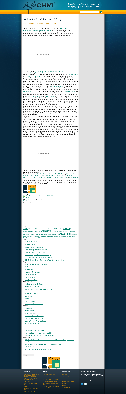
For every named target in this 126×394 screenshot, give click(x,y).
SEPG (36, 71)
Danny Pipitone (50, 96)
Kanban (49, 234)
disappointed (37, 231)
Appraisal (33, 174)
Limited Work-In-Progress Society (36, 321)
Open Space (30, 236)
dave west (75, 228)
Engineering (46, 231)
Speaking (50, 177)
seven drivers (50, 236)
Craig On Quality (30, 274)
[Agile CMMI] (38, 5)
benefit (41, 228)
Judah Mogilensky (57, 86)
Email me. (26, 201)
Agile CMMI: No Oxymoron (34, 242)
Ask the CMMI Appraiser (33, 272)
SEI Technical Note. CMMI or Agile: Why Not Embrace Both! (44, 260)
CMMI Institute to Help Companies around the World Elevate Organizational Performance (31, 375)
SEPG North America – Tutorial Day (39, 23)
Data (71, 228)
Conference (50, 174)
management (74, 234)
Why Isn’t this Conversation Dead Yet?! (38, 349)
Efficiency (69, 174)
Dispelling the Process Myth (34, 247)
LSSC (30, 96)
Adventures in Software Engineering (37, 264)
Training (56, 177)
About (32, 12)
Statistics (64, 236)
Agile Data (28, 308)
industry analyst (26, 234)
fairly (58, 231)
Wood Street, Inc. (96, 380)
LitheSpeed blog (30, 277)
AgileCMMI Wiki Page (32, 286)
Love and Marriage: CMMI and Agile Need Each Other (42, 257)
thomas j (69, 236)
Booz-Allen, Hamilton (33, 76)
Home (25, 12)
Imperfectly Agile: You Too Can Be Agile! (38, 255)
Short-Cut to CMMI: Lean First (30, 391)
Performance (36, 236)
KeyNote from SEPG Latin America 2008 (38, 333)
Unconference (26, 237)
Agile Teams (29, 269)
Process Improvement (62, 175)
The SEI (28, 326)
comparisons (60, 228)
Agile (25, 228)
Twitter (85, 384)
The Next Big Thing (31, 280)
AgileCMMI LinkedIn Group (34, 284)
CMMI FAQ (28, 296)
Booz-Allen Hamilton (41, 73)
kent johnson (54, 234)
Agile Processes (30, 313)
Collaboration (41, 174)
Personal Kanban (43, 236)
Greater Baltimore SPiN (33, 301)
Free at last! (29, 352)
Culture (66, 228)
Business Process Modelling (34, 316)
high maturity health (67, 231)
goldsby (61, 231)
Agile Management (31, 267)
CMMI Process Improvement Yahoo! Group (39, 289)
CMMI (55, 228)
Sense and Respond (32, 323)
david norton (26, 231)
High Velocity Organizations (34, 318)
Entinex (27, 298)
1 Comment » (73, 177)
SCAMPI (49, 71)
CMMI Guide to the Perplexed (34, 330)
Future (32, 73)
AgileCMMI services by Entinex (35, 293)
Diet (30, 231)
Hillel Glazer (27, 197)
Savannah (42, 71)
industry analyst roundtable (37, 234)
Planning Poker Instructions (34, 304)
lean (59, 234)
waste (66, 177)
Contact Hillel (44, 12)
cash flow (51, 228)
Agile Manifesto (31, 228)
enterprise (54, 231)
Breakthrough (46, 228)
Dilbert (32, 231)
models (25, 236)
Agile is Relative (30, 244)
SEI (71, 175)
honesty (74, 231)
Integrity (45, 234)
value (61, 177)
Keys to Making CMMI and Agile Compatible (39, 335)
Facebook (82, 384)
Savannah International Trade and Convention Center (45, 29)
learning (66, 233)
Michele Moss (56, 71)
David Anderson (69, 91)
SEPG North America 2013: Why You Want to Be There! (43, 344)
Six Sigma (56, 236)
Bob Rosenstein (28, 91)
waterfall (38, 237)
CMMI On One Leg (31, 347)
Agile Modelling (30, 310)
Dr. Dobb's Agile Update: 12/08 (35, 252)
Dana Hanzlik (37, 96)
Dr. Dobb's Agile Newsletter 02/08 (36, 250)
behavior (37, 228)
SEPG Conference (40, 177)
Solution (60, 236)
